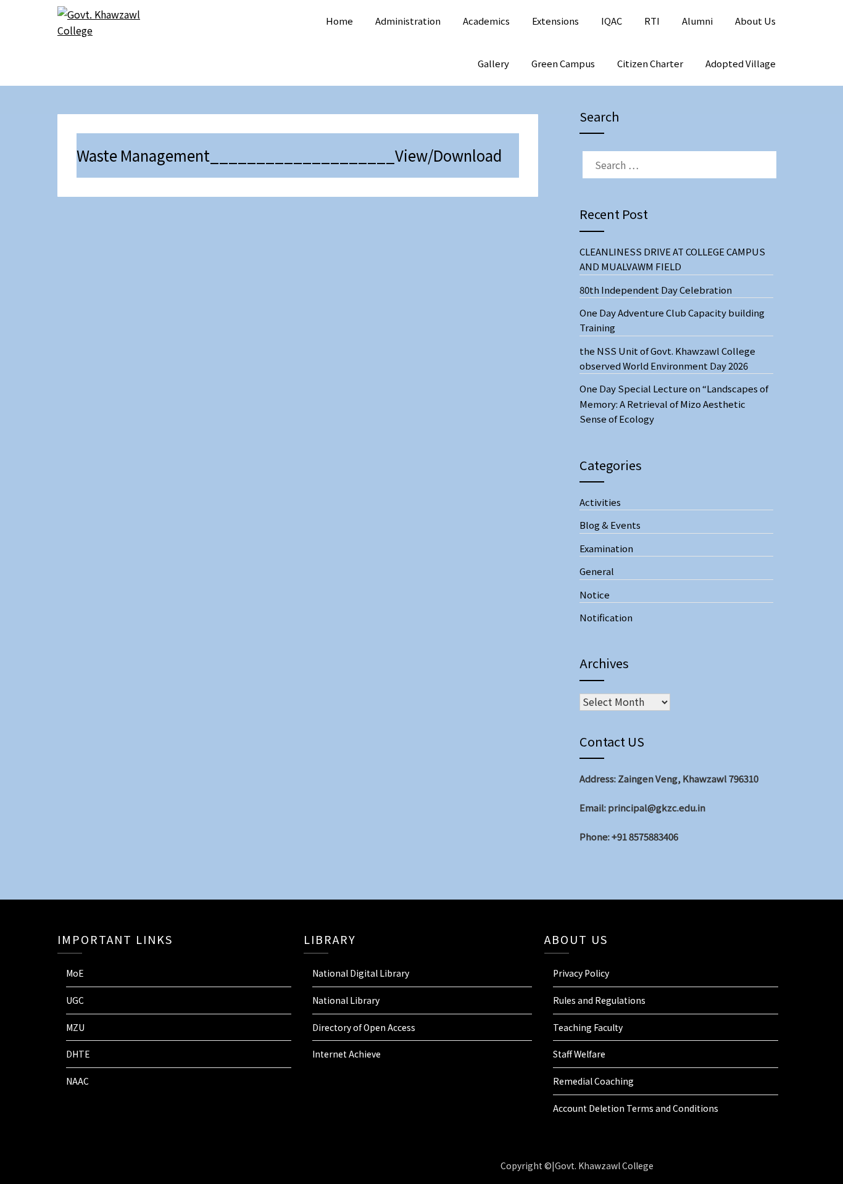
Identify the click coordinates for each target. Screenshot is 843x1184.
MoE (75, 973)
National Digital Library (360, 973)
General (596, 571)
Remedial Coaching (593, 1081)
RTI (652, 20)
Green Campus (563, 63)
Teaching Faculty (588, 1027)
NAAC (77, 1081)
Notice (594, 594)
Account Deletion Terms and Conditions (635, 1108)
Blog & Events (610, 524)
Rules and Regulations (599, 1000)
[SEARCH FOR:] (676, 164)
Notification (606, 617)
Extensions (555, 20)
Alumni (697, 20)
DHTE (78, 1054)
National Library (346, 1000)
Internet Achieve (346, 1054)
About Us (755, 20)
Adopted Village (740, 63)
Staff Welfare (579, 1054)
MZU (75, 1027)
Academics (486, 20)
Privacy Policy (581, 973)
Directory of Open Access (363, 1027)
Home (339, 20)
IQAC (611, 20)
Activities (600, 501)
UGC (75, 1000)
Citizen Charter (650, 63)
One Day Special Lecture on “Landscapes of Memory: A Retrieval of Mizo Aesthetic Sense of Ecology (673, 403)
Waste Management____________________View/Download (289, 155)
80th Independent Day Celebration (655, 289)
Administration (408, 20)
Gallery (493, 63)
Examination (606, 548)
